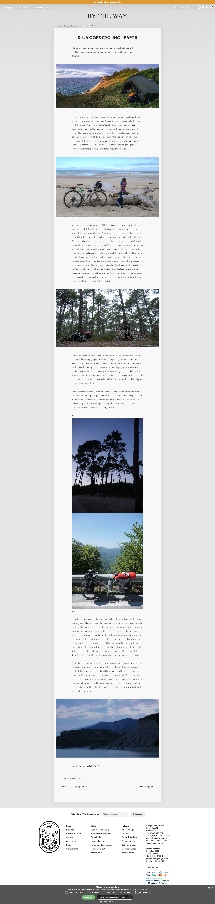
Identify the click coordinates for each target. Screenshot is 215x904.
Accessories (71, 841)
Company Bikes (129, 848)
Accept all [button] (88, 897)
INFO (49, 7)
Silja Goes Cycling (70, 26)
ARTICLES (178, 7)
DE (195, 7)
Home (60, 26)
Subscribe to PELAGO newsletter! (85, 814)
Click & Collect (98, 848)
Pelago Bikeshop (129, 837)
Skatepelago (145, 786)
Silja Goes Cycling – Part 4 (76, 786)
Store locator (152, 867)
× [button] (212, 888)
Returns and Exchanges (101, 844)
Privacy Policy (128, 852)
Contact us (126, 833)
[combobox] (209, 888)
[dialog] (107, 894)
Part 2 (81, 765)
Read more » (144, 889)
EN (187, 7)
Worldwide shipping (100, 829)
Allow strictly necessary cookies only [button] (115, 897)
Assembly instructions (101, 833)
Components (72, 848)
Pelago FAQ (96, 852)
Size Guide (96, 837)
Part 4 (96, 765)
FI (191, 7)
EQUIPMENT (36, 7)
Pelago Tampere (129, 841)
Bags (68, 844)
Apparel (70, 837)
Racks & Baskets (73, 833)
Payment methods (99, 841)
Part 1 (74, 765)
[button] (107, 902)
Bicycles (70, 829)
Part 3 (89, 765)
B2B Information (129, 844)
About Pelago (128, 829)
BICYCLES (21, 7)
